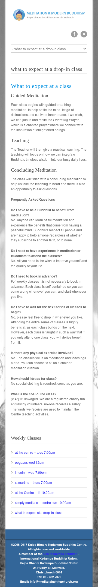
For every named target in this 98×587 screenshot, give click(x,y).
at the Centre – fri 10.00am (34, 492)
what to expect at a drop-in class (38, 512)
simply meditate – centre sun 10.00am (43, 502)
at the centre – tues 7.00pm (35, 452)
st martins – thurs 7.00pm (33, 482)
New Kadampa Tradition (60, 554)
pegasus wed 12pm (29, 462)
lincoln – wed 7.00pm (31, 472)
